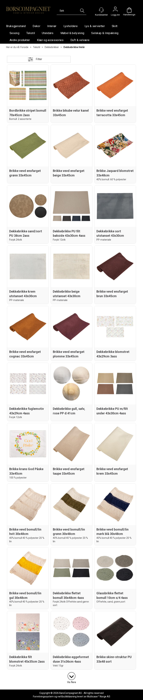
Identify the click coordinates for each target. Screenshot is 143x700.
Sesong (14, 33)
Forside (24, 47)
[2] (71, 675)
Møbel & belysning (72, 33)
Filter (39, 59)
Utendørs (48, 33)
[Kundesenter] (101, 10)
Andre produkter (20, 40)
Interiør (52, 26)
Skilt (115, 26)
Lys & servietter (95, 26)
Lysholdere (70, 26)
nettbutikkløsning (67, 696)
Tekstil (30, 33)
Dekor (36, 26)
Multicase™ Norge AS (98, 696)
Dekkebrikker (52, 47)
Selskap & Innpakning (104, 33)
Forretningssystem (43, 696)
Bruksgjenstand (16, 26)
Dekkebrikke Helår (74, 47)
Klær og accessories (50, 40)
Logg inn (115, 10)
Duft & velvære (79, 40)
